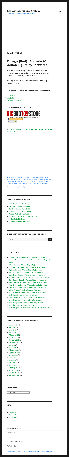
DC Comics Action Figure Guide (20, 211)
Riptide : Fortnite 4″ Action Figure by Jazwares (25, 270)
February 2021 (14, 350)
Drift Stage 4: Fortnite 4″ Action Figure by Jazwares (27, 267)
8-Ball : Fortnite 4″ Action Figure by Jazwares (25, 265)
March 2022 (13, 332)
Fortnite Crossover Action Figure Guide (23, 216)
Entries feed (13, 412)
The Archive (11, 433)
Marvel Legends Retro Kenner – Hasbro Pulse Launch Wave (30, 308)
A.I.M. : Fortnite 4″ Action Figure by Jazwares (25, 290)
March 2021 (13, 347)
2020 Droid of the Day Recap (19, 204)
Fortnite (27, 177)
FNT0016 (23, 179)
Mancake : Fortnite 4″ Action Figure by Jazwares (26, 272)
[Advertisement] (34, 35)
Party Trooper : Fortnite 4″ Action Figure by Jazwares (28, 285)
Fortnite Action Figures (31, 181)
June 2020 (12, 357)
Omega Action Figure (20, 187)
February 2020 (14, 368)
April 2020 (12, 363)
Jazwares (43, 183)
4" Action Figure (15, 179)
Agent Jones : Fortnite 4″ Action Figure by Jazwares (27, 275)
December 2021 (14, 340)
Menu (58, 12)
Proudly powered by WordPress (42, 451)
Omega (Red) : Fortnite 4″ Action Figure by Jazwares (27, 287)
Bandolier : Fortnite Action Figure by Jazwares (25, 300)
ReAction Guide (12, 446)
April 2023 (12, 327)
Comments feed (14, 415)
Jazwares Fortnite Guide (15, 441)
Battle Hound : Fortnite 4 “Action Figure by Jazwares (27, 292)
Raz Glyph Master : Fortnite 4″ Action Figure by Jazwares (29, 277)
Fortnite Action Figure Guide (19, 214)
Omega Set (10, 98)
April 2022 (12, 330)
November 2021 (14, 342)
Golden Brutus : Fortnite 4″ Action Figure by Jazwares (28, 282)
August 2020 (13, 355)
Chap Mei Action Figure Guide (19, 206)
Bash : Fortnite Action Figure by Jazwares (23, 295)
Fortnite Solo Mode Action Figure (30, 183)
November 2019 (14, 375)
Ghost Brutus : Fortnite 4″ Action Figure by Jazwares (27, 280)
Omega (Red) (11, 95)
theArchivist (10, 177)
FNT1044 (34, 179)
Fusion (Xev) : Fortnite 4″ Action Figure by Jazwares (27, 257)
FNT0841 (28, 179)
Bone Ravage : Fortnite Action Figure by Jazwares (26, 303)
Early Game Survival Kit (15, 100)
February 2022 (14, 335)
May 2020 (12, 360)
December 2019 (14, 373)
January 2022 (13, 337)
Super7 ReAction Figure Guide (19, 221)
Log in (11, 410)
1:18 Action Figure (36, 177)
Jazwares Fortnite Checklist (38, 185)
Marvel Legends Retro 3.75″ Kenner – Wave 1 (25, 305)
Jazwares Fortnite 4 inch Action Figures (18, 185)
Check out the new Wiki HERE (19, 209)
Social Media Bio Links (17, 219)
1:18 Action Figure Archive (24, 10)
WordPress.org (14, 417)
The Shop (10, 437)
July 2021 (12, 345)
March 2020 (13, 365)
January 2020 (13, 370)
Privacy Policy (27, 451)
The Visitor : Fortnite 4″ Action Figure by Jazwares (27, 297)
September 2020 (14, 352)
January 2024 (13, 325)
